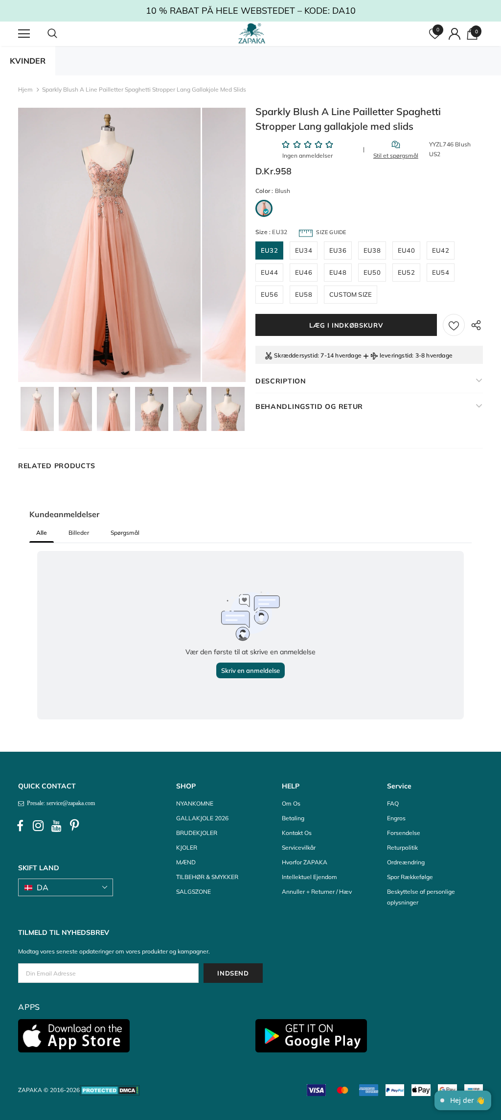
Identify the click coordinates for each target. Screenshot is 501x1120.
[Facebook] (20, 825)
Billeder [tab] (78, 532)
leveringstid (396, 355)
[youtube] (56, 825)
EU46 (303, 272)
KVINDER (28, 61)
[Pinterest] (74, 825)
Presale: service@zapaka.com (59, 803)
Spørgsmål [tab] (125, 532)
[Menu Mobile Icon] (24, 34)
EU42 (440, 250)
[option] (109, 245)
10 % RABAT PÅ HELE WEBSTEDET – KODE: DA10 (316, 10)
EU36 (337, 250)
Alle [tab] (41, 532)
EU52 (406, 272)
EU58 (303, 294)
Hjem (25, 89)
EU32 (269, 250)
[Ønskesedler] (454, 325)
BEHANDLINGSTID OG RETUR (309, 406)
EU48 (337, 272)
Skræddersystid (296, 355)
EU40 (406, 250)
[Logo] (252, 33)
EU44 (269, 272)
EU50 (372, 272)
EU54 (440, 272)
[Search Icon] (62, 34)
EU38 (372, 250)
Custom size (350, 294)
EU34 (303, 250)
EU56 (269, 294)
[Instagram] (38, 825)
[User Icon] (454, 34)
